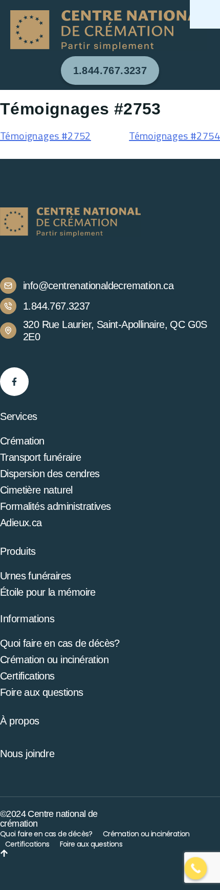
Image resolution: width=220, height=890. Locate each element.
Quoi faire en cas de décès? (60, 643)
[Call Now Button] (196, 868)
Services (18, 416)
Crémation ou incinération (54, 659)
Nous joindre (27, 753)
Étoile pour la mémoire (48, 592)
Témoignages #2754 (174, 136)
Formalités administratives (55, 506)
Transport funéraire (40, 457)
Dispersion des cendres (50, 473)
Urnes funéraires (35, 575)
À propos (19, 721)
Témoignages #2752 (45, 136)
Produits (18, 551)
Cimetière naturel (36, 490)
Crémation (22, 441)
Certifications (27, 676)
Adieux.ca (21, 522)
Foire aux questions (41, 692)
